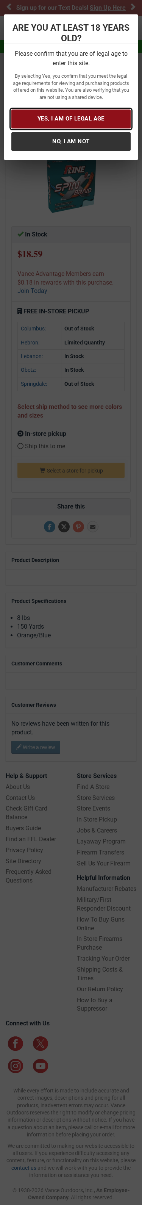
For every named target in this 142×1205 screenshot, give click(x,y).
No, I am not (70, 141)
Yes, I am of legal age (71, 118)
